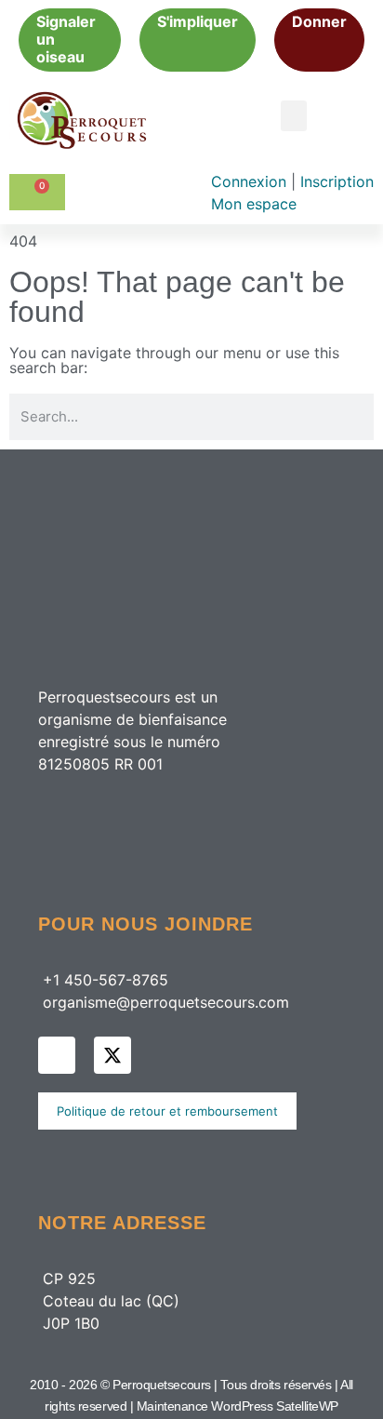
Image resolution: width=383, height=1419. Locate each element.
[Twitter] (112, 1055)
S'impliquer (197, 21)
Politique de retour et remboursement (167, 1111)
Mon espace (254, 203)
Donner (319, 21)
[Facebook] (56, 1055)
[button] (294, 115)
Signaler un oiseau (66, 39)
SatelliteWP (307, 1406)
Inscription (337, 181)
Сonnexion (251, 181)
